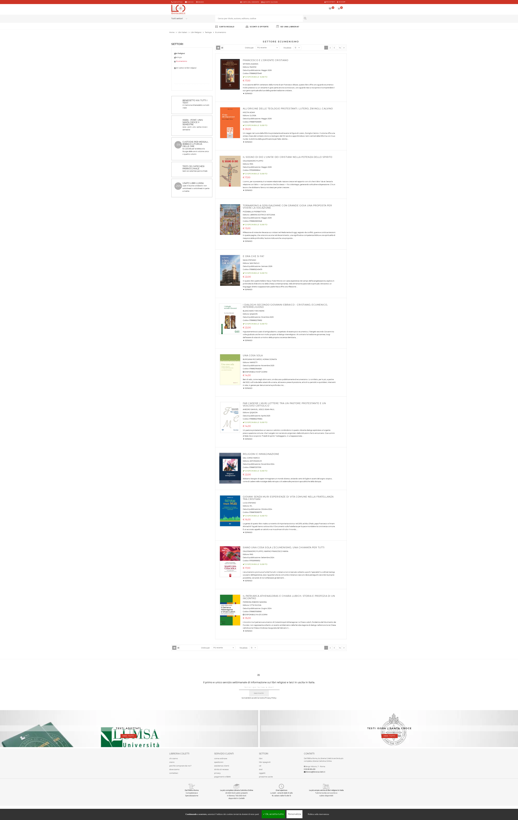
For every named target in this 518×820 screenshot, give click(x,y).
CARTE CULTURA (271, 2)
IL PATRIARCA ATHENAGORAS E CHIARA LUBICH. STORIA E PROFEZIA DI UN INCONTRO (289, 597)
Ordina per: (249, 48)
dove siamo (174, 769)
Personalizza (294, 814)
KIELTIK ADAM (249, 112)
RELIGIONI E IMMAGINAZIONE (261, 454)
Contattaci (178, 2)
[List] (218, 48)
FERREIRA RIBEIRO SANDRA (255, 602)
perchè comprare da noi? (180, 766)
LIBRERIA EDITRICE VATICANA (262, 215)
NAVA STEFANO (249, 260)
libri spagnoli (265, 762)
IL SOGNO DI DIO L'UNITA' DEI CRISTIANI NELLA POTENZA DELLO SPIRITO (287, 157)
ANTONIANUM (256, 461)
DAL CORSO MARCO (251, 458)
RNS (251, 164)
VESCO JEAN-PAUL (267, 409)
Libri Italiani (182, 32)
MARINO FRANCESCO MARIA (276, 551)
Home (171, 32)
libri (261, 758)
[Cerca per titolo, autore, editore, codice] (325, 18)
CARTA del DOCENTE (250, 2)
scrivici (190, 2)
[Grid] (222, 48)
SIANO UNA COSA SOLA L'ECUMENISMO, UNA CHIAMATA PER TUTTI (284, 547)
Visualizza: (287, 48)
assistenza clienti (221, 766)
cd (260, 766)
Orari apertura (281, 790)
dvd (260, 769)
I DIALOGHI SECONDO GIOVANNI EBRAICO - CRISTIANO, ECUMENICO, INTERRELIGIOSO (285, 305)
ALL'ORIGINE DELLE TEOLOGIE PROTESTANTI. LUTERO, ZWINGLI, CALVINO (288, 108)
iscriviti (259, 693)
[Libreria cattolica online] (178, 10)
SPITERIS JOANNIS (250, 64)
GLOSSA (253, 115)
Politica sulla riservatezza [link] (318, 814)
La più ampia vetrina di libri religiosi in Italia (326, 790)
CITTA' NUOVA (255, 605)
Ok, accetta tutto (274, 814)
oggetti (262, 773)
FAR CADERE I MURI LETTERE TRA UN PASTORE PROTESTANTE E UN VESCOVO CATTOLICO (284, 404)
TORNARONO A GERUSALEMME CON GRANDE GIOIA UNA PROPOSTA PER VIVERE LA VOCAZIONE (287, 206)
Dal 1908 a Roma (192, 790)
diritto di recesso (221, 769)
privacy (217, 773)
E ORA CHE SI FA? (253, 256)
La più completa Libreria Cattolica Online (236, 790)
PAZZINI (253, 67)
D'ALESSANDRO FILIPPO (253, 161)
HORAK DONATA (270, 359)
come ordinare (220, 758)
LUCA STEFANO (249, 503)
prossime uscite (266, 777)
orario (201, 2)
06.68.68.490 (310, 769)
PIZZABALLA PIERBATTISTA (254, 212)
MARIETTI (254, 362)
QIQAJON (254, 314)
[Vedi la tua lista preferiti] (330, 9)
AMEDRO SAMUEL (250, 409)
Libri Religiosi (196, 32)
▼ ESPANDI (247, 93)
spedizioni (218, 762)
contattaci (173, 773)
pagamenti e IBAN (222, 777)
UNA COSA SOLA (253, 355)
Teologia (208, 32)
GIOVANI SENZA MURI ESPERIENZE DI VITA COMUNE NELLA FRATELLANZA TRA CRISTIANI (288, 497)
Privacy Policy (270, 698)
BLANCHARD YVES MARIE (253, 311)
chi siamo (173, 758)
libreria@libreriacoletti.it (315, 772)
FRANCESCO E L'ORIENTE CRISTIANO (265, 60)
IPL (251, 506)
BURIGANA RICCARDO (252, 359)
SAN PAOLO (254, 263)
